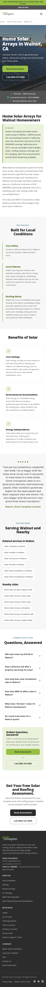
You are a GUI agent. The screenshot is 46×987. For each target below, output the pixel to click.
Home (2, 22)
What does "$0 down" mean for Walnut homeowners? (20, 705)
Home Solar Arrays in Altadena (17, 608)
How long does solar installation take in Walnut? (20, 681)
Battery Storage (8, 889)
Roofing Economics (10, 929)
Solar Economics (8, 925)
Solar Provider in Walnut (14, 564)
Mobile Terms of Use (22, 982)
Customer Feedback (10, 953)
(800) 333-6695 (8, 869)
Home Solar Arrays (14, 22)
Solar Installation (8, 880)
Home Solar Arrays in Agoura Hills (18, 590)
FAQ (4, 957)
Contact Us (6, 961)
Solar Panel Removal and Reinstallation (17, 901)
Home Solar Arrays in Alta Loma (17, 602)
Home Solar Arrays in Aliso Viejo (17, 596)
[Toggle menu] (41, 14)
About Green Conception (12, 949)
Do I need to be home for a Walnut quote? (17, 718)
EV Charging (7, 893)
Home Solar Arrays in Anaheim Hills (19, 614)
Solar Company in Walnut (14, 546)
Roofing (5, 884)
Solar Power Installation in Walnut (18, 577)
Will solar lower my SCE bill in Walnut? (19, 656)
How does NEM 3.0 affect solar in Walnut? (20, 693)
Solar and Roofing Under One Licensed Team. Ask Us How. (23, 3)
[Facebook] (34, 981)
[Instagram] (39, 981)
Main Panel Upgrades (10, 897)
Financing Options (9, 921)
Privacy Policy (7, 982)
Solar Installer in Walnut (14, 552)
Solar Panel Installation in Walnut (18, 571)
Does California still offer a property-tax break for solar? (19, 668)
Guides (5, 912)
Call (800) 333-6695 (15, 77)
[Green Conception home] (8, 14)
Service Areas (7, 933)
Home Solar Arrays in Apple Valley (18, 620)
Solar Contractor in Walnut (15, 558)
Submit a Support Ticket (12, 937)
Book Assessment (15, 68)
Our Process (7, 917)
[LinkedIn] (43, 981)
